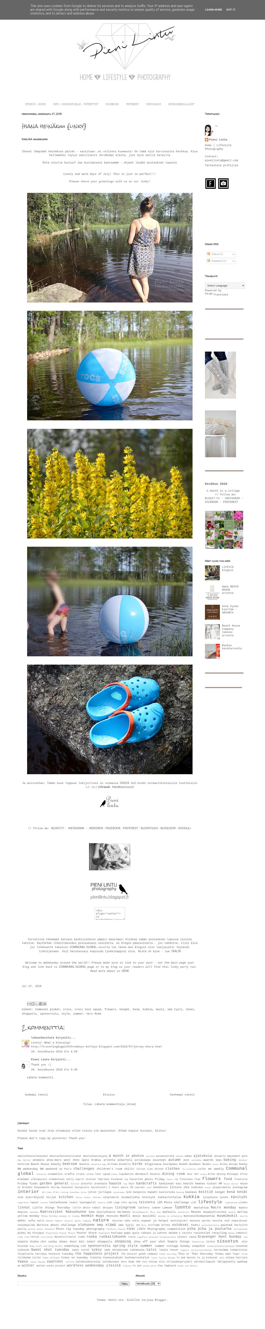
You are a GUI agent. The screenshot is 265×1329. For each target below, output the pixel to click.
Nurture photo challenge (56, 1225)
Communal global (47, 1009)
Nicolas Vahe (121, 1220)
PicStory (112, 1229)
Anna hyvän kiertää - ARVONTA (230, 609)
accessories (165, 1156)
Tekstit (216, 254)
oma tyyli (174, 1009)
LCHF (109, 1202)
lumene (156, 1207)
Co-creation (189, 1169)
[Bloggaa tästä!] (33, 1004)
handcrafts (146, 1183)
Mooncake (112, 1216)
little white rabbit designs (92, 1207)
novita (217, 1220)
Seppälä (23, 1241)
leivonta (147, 1202)
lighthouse (231, 1202)
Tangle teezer (168, 1250)
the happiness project (97, 1254)
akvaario (220, 1156)
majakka (34, 1212)
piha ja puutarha (214, 1229)
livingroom (125, 1207)
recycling (219, 1233)
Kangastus (139, 1192)
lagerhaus (23, 1202)
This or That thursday (195, 1253)
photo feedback (45, 1229)
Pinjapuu (38, 1233)
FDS (176, 1179)
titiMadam (24, 1257)
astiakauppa (143, 1160)
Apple (85, 1160)
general (61, 1183)
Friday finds (28, 1183)
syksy (97, 1250)
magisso (23, 1212)
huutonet (67, 1187)
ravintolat (202, 1233)
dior (190, 1174)
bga (104, 1164)
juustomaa (118, 1192)
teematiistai (238, 1250)
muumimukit (227, 1216)
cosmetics (55, 1174)
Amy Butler (24, 1160)
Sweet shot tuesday (50, 1250)
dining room (173, 1174)
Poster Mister (67, 1233)
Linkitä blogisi (228, 568)
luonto (183, 1207)
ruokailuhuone (112, 1237)
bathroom (23, 1164)
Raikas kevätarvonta (232, 647)
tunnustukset (113, 1257)
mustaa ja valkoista (170, 1216)
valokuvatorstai (88, 1261)
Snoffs (59, 1246)
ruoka (92, 1237)
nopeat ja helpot (155, 1220)
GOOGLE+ (185, 828)
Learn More (213, 9)
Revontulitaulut (65, 1237)
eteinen (91, 1179)
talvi (151, 1250)
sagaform (142, 1237)
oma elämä (106, 1225)
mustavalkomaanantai (199, 1216)
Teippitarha (26, 1254)
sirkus (210, 1241)
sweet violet (81, 1250)
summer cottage (166, 1246)
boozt (216, 1164)
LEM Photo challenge (173, 1202)
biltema (112, 1164)
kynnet (224, 1197)
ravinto (187, 1233)
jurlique (104, 1192)
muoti (160, 1009)
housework (41, 1187)
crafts (70, 1174)
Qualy (136, 1233)
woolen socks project (50, 1265)
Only (143, 1225)
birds (137, 1164)
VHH (138, 1261)
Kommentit (218, 261)
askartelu (124, 1160)
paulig (22, 1229)
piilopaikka (240, 1229)
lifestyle (210, 1202)
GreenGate (100, 1183)
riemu (81, 1237)
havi (179, 1183)
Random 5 (174, 1233)
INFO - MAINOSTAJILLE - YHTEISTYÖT (75, 104)
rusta (131, 1237)
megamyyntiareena (214, 1212)
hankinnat (166, 1183)
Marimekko (123, 1212)
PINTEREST (132, 104)
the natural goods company (139, 1254)
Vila (162, 1261)
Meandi (196, 1212)
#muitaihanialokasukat (33, 1156)
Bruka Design (229, 1164)
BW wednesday (28, 1169)
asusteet (159, 1160)
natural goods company (77, 1221)
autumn (174, 1160)
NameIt (50, 1221)
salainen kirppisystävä (162, 1237)
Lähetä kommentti (40, 1077)
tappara (184, 1250)
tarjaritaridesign (201, 1250)
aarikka (150, 1156)
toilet (36, 1257)
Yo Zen (137, 1265)
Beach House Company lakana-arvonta (231, 630)
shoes (190, 1009)
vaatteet (55, 1262)
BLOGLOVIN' (168, 828)
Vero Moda (93, 1013)
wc (19, 1265)
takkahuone (137, 1250)
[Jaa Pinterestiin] (45, 1004)
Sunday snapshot (192, 1246)
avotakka (196, 1160)
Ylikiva (127, 1266)
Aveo (186, 1160)
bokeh (183, 1164)
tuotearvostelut (137, 1257)
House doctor (231, 1184)
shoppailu (29, 1013)
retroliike (47, 1237)
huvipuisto (82, 1187)
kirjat (51, 1197)
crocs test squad (88, 1009)
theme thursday (168, 1254)
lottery (143, 1207)
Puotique (117, 1233)
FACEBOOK (112, 104)
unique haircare (237, 1257)
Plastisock (52, 1233)
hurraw (55, 1187)
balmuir (243, 1160)
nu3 (226, 1220)
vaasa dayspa (37, 1262)
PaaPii (195, 1225)
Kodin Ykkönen (92, 1197)
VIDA (144, 1262)
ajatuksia (202, 1156)
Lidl (193, 1202)
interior (28, 1191)
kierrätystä (35, 1197)
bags (219, 1160)
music (136, 1216)
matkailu (169, 1212)
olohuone (86, 1225)
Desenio (155, 1174)
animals (38, 1160)
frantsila (240, 1179)
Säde (107, 1250)
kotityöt (148, 1197)
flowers (110, 1009)
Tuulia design (167, 1257)
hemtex (200, 1183)
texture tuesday (60, 1253)
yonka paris (150, 1266)
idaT (149, 1187)
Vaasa (23, 1262)
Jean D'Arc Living (57, 1192)
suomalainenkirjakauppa (220, 1246)
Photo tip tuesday (70, 1229)
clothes (172, 1169)
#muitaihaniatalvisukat (65, 1156)
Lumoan (167, 1207)
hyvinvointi (99, 1187)
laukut (73, 1202)
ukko (221, 1257)
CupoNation (126, 1174)
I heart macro (118, 1187)
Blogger (160, 1300)
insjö (208, 1187)
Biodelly (125, 1164)
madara (243, 1207)
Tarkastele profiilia (221, 165)
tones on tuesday (74, 1257)
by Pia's (65, 1169)
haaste (115, 1183)
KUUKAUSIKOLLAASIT (181, 104)
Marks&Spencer (140, 1212)
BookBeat (195, 1164)
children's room (109, 1169)
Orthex (165, 1225)
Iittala (176, 1187)
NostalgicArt (179, 1220)
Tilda (244, 1254)
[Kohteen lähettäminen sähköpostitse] (29, 1004)
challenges (83, 1169)
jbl (44, 1192)
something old (75, 1246)
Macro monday (223, 1207)
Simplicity (198, 1242)
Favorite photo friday (147, 1179)
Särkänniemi (120, 1250)
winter (28, 1265)
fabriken (103, 1179)
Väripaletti (226, 1261)
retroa (34, 1237)
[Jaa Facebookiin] (41, 1004)
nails (40, 1220)
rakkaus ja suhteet (154, 1233)
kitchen (66, 1197)
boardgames (170, 1164)
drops (203, 1174)
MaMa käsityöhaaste (102, 1212)
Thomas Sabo (223, 1254)
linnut (24, 1207)
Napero (59, 1221)
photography (95, 1229)
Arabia (96, 1160)
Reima (231, 1233)
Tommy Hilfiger (51, 1257)
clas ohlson (155, 1169)
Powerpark (104, 1233)
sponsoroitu (49, 1013)
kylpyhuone (210, 1197)
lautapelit (87, 1202)
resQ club (23, 1237)
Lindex (243, 1202)
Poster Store (87, 1233)
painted (226, 1225)
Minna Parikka (49, 1216)
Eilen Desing (216, 1174)
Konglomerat (111, 1197)
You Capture (167, 1265)
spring (119, 1246)
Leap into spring (125, 1202)
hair (132, 1183)
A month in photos (126, 1156)
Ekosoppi (232, 1174)
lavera (101, 1202)
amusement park (237, 1156)
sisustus (227, 1241)
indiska (197, 1187)
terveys (41, 1253)
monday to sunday (69, 1216)
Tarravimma (221, 1250)
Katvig (180, 1192)
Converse (42, 1174)
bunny (243, 1164)
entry (70, 1179)
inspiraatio (221, 1187)
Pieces (121, 1229)
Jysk (128, 1192)
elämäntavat (57, 1179)
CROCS (124, 783)
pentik (31, 1229)
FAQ (126, 1179)
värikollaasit (205, 1261)
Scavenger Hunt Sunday (219, 1237)
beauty (56, 1164)
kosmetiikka (131, 1197)
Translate (220, 294)
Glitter (75, 1184)
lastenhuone (58, 1202)
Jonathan (74, 1192)
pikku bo (24, 1233)
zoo (187, 1266)
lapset (34, 1202)
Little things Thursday (51, 1207)
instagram (239, 1187)
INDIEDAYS (96, 828)
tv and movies (186, 1257)
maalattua (201, 1207)
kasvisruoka (167, 1192)
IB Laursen (137, 1187)
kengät (124, 1009)
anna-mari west (58, 1160)
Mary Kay (155, 1212)
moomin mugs (92, 1216)
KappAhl (152, 1192)
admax (188, 1156)
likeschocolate (42, 1037)
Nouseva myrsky (200, 1220)
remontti (241, 1233)
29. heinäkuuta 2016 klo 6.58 (54, 1051)
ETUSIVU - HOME (35, 104)
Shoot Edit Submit (82, 1241)
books (206, 1164)
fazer (170, 1179)
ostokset (180, 1225)
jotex (84, 1192)
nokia (135, 1220)
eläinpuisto (39, 1179)
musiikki (149, 1216)
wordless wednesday (85, 1265)
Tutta (154, 1257)
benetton (96, 1164)
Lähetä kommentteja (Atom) (115, 1104)
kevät (242, 1192)
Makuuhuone (76, 1212)
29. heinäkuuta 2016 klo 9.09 (54, 1069)
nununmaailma (26, 1225)
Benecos (84, 1164)
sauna (192, 1237)
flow (197, 1179)
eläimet (23, 1179)
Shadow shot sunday (43, 1241)
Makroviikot (51, 1212)
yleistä (113, 1265)
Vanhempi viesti (182, 1094)
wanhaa (242, 1261)
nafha (31, 1220)
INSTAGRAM (153, 104)
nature (101, 1220)
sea (245, 1237)
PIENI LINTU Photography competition (156, 1229)
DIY (196, 1174)
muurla (243, 1216)
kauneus (191, 1192)
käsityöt (239, 1197)
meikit (232, 1212)
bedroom (70, 1164)
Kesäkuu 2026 (216, 484)
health (188, 1183)
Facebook (117, 1179)
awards (208, 1160)
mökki (22, 1220)
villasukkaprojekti (179, 1261)
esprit (79, 1179)
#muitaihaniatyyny (95, 1156)
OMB (138, 1225)
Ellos (243, 1174)
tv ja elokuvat (207, 1257)
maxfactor (183, 1212)
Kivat (79, 1197)
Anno (76, 1160)
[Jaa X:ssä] (37, 1004)
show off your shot (149, 1241)
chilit (129, 1169)
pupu (127, 1233)
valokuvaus (110, 1261)
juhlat (92, 1192)
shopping (122, 1241)
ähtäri (194, 1266)
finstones (186, 1179)
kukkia (148, 1009)
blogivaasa (153, 1164)
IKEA (186, 1187)
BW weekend (48, 1169)
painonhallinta (210, 1225)
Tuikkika (95, 1257)
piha (191, 1229)
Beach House (40, 1164)
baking (230, 1160)
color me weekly (211, 1169)
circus (140, 1169)
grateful (87, 1183)
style (65, 1013)
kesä (136, 1009)
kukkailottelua (169, 1197)
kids (20, 1197)
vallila (70, 1262)
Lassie (44, 1202)
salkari (182, 1237)
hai (125, 1184)
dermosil (141, 1174)
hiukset (212, 1183)
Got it (231, 9)
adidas (179, 1156)
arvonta (109, 1160)
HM (220, 1183)
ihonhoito (160, 1187)
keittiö (206, 1192)
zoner (181, 1266)
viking (152, 1261)
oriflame (154, 1225)
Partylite (240, 1225)
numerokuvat (239, 1220)
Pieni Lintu (40, 1059)
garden (46, 1183)
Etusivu (109, 1094)
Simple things (178, 1241)
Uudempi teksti (36, 1094)
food (228, 1179)
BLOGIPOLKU (149, 828)
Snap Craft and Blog (41, 1246)
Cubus (114, 1174)
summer (78, 1013)
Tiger (236, 1254)
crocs (67, 1009)
